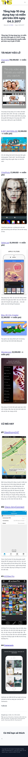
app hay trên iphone (9, 717)
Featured (16, 717)
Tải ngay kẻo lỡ (13, 718)
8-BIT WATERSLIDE (9, 131)
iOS (13, 714)
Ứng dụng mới (18, 720)
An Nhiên (11, 25)
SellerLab (5, 243)
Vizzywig (5, 60)
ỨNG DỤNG (17, 714)
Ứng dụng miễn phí (9, 720)
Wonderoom (6, 352)
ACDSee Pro (9, 576)
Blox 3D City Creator (9, 315)
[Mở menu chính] (25, 2)
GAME (9, 714)
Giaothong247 (11, 432)
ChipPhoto (5, 172)
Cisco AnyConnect (14, 507)
